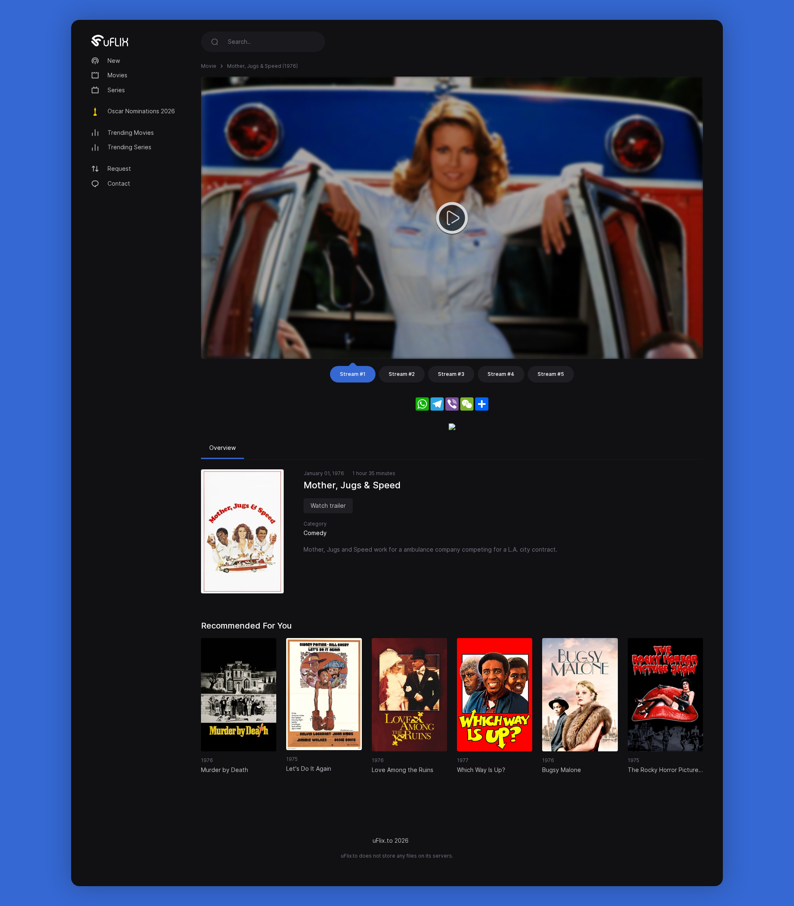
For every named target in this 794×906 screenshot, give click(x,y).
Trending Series (129, 147)
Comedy (315, 532)
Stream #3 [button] (451, 374)
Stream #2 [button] (402, 374)
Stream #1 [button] (353, 374)
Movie (208, 66)
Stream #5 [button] (551, 374)
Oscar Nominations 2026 (141, 111)
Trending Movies (131, 132)
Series (116, 89)
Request (119, 168)
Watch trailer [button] (328, 505)
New (114, 60)
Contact (119, 183)
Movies (117, 75)
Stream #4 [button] (501, 374)
